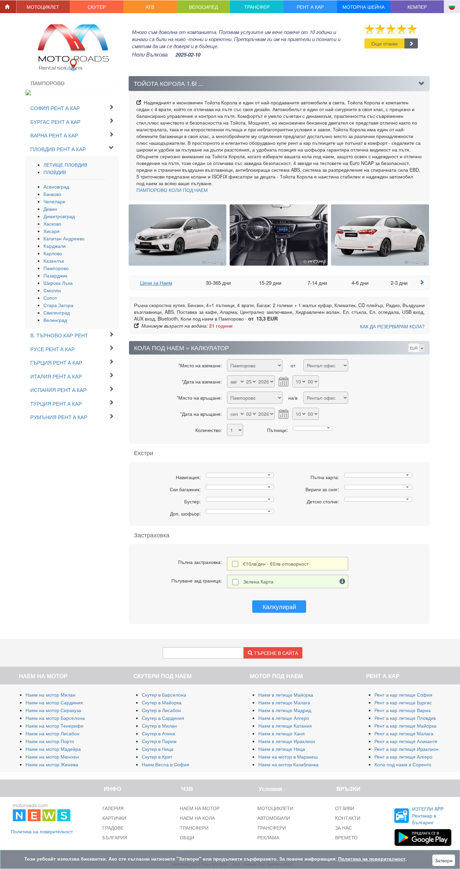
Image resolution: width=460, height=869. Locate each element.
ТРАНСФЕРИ (194, 827)
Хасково (52, 223)
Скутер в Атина (158, 733)
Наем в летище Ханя (281, 733)
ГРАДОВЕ (113, 827)
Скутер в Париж (159, 741)
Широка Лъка (58, 282)
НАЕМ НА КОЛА (197, 817)
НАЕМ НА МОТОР (200, 808)
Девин (50, 208)
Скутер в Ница (157, 748)
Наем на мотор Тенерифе (55, 725)
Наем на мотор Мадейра (53, 748)
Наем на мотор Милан (50, 694)
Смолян (52, 290)
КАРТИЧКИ (114, 817)
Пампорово (56, 268)
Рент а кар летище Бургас (403, 702)
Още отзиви (384, 43)
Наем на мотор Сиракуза (53, 710)
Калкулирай (279, 606)
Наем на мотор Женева (52, 764)
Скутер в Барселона (164, 694)
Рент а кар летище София (403, 694)
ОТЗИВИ (344, 808)
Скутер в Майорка (162, 702)
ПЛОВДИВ (54, 172)
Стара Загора (58, 305)
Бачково (52, 194)
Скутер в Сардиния (163, 717)
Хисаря (51, 231)
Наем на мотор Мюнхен (52, 756)
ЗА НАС (343, 827)
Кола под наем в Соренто (402, 764)
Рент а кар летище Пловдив (405, 717)
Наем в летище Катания (285, 725)
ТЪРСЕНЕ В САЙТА (275, 652)
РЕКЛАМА (268, 837)
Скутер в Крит (157, 756)
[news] (41, 811)
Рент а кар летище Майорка (405, 725)
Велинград (55, 319)
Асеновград (56, 186)
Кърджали (54, 245)
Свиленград (56, 312)
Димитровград (59, 216)
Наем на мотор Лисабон (52, 733)
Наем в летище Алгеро (283, 717)
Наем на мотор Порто (50, 741)
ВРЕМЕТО (346, 837)
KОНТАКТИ (347, 817)
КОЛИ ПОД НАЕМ (172, 190)
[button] (43, 6)
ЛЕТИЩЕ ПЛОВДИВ (65, 164)
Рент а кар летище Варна (402, 710)
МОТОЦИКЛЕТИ (275, 808)
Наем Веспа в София (165, 764)
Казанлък (53, 260)
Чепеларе (54, 201)
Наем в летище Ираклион (286, 741)
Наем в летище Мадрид (284, 710)
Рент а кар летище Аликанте (405, 741)
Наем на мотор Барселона (55, 717)
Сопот (50, 297)
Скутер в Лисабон (161, 710)
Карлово (52, 253)
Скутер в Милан (159, 725)
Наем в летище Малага (284, 702)
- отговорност (275, 563)
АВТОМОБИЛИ (273, 817)
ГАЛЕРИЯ (113, 808)
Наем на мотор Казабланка (288, 764)
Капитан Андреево (64, 238)
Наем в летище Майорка (285, 694)
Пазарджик (55, 275)
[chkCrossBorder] (342, 581)
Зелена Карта (258, 581)
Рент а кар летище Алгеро (403, 756)
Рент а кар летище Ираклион (406, 748)
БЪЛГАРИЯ (114, 837)
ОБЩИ (187, 837)
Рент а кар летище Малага (403, 733)
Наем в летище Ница (281, 748)
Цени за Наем (156, 282)
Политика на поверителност (42, 831)
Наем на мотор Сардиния (54, 702)
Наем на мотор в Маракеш (288, 756)
